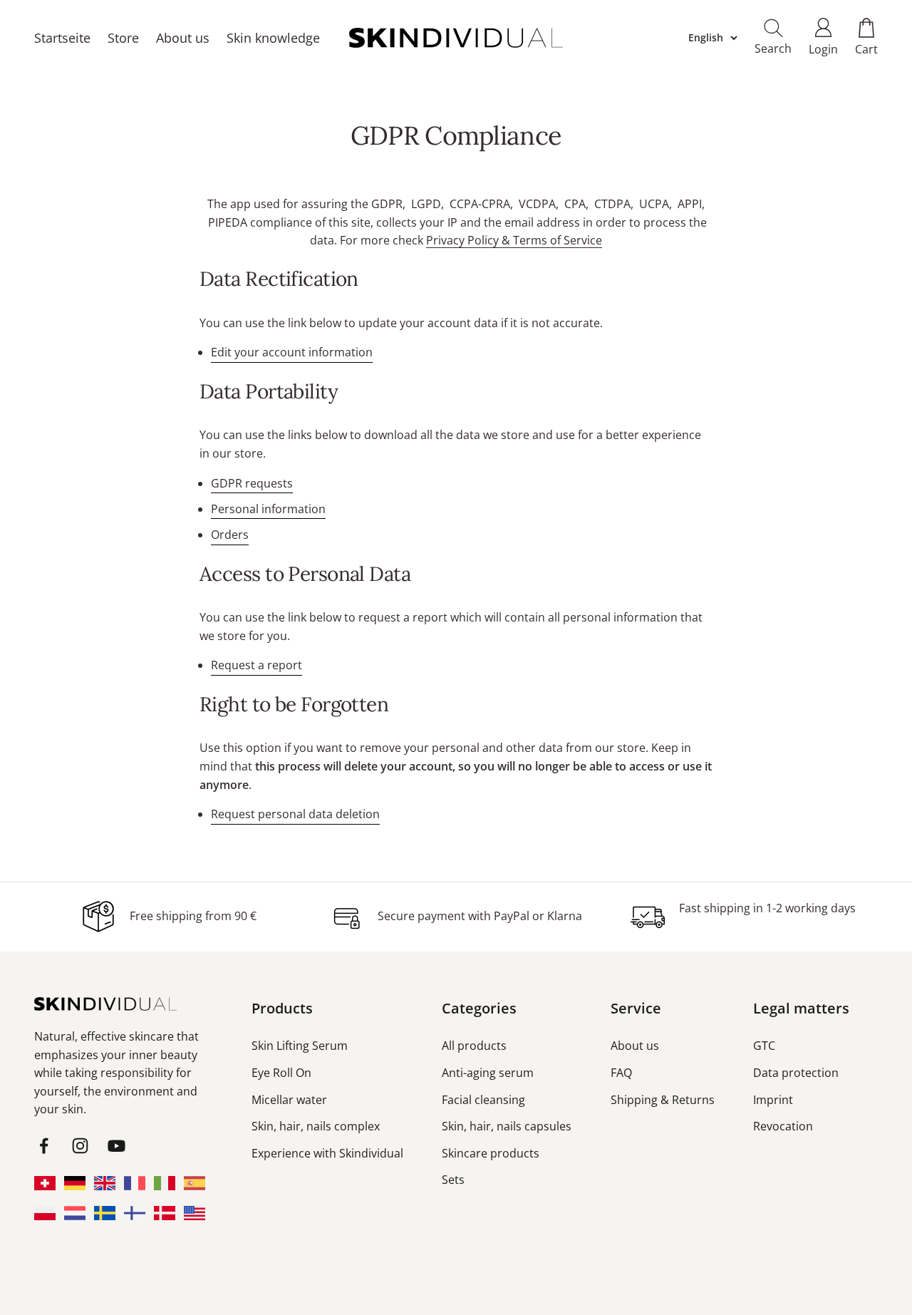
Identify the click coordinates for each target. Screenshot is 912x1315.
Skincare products (490, 1153)
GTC (764, 1045)
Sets (453, 1179)
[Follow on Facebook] (43, 1145)
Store (123, 37)
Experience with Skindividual (327, 1153)
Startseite (62, 37)
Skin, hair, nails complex (316, 1126)
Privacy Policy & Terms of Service (514, 240)
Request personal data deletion (295, 814)
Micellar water (289, 1100)
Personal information (268, 509)
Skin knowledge (273, 37)
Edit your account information (292, 352)
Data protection (796, 1073)
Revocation (783, 1126)
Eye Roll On (281, 1073)
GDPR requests (252, 483)
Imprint (773, 1100)
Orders (230, 534)
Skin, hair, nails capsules (506, 1126)
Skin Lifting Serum (300, 1045)
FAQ (621, 1073)
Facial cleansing (483, 1100)
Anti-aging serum (488, 1073)
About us (182, 37)
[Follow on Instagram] (80, 1145)
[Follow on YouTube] (116, 1145)
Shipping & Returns (663, 1100)
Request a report (256, 665)
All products (474, 1045)
